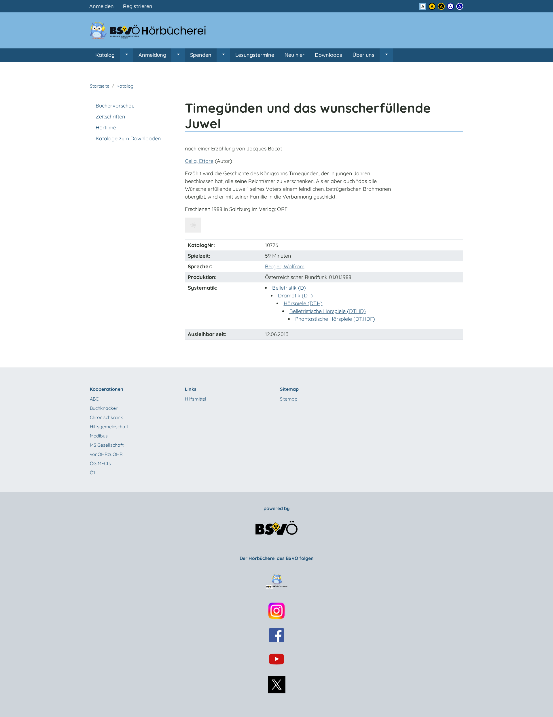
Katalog (105, 55)
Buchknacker (104, 408)
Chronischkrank (106, 417)
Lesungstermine (254, 55)
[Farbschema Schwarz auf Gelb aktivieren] (432, 6)
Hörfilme (106, 127)
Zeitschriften (110, 116)
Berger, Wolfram (284, 266)
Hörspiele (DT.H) (303, 303)
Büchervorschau (115, 105)
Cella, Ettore (199, 161)
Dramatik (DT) (295, 295)
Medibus (99, 436)
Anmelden (101, 6)
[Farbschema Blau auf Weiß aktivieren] (450, 6)
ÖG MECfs (100, 463)
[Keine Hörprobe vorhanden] (193, 225)
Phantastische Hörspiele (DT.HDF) (335, 319)
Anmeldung (152, 55)
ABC (94, 399)
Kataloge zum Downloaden (128, 138)
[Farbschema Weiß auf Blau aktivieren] (459, 6)
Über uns (363, 55)
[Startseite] (151, 30)
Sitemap (289, 399)
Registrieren (137, 6)
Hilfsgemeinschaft (109, 426)
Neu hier (294, 55)
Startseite (99, 86)
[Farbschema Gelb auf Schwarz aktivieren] (441, 6)
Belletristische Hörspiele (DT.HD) (327, 311)
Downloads (328, 55)
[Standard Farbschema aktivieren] (422, 6)
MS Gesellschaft (107, 445)
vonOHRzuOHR (106, 454)
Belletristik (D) (289, 287)
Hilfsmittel (195, 399)
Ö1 (92, 473)
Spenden (200, 55)
